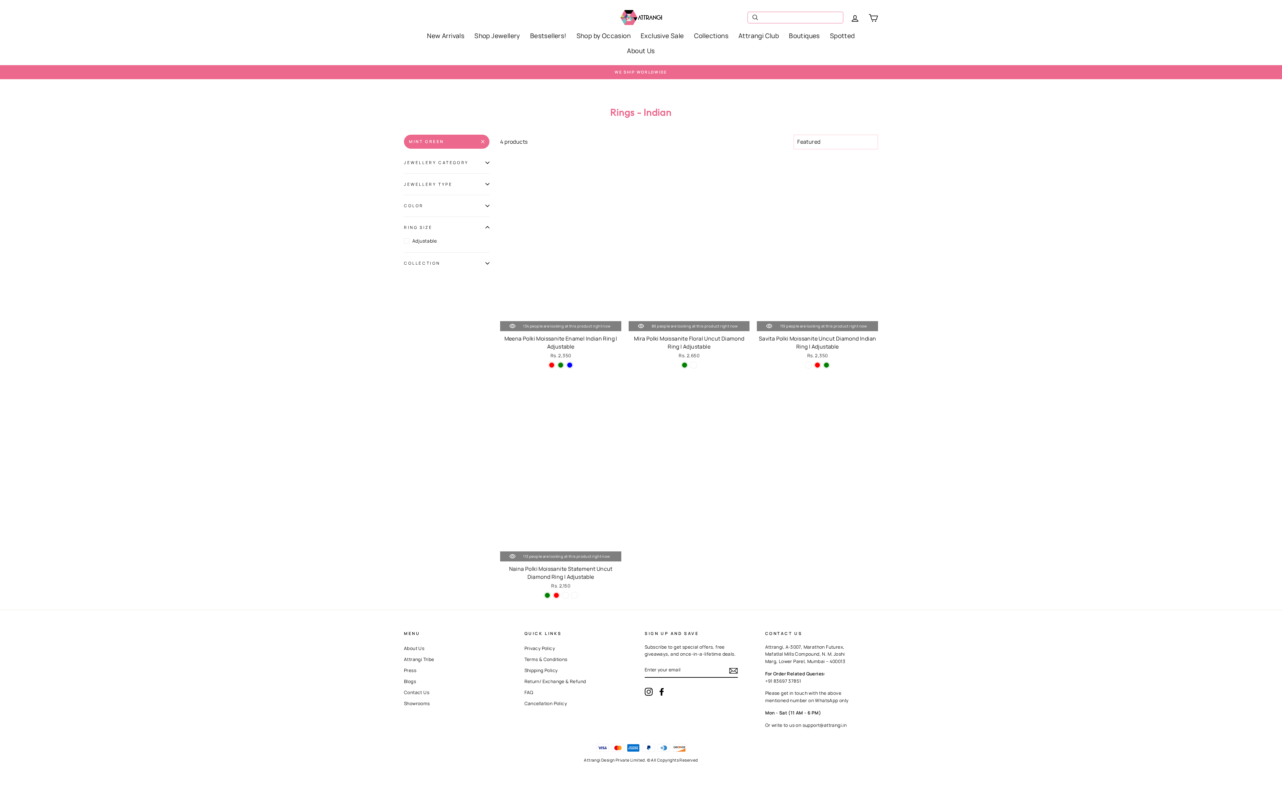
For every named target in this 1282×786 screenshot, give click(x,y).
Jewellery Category (436, 162)
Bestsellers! (548, 35)
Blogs (410, 681)
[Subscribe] (733, 670)
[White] (565, 595)
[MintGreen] (693, 365)
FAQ (528, 692)
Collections (711, 35)
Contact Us (416, 692)
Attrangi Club (758, 35)
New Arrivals (445, 35)
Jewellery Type (428, 184)
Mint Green (426, 141)
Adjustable (424, 241)
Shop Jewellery (497, 35)
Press (410, 670)
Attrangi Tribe (419, 659)
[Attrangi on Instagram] (649, 692)
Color (414, 206)
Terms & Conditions (546, 659)
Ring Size (418, 227)
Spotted (842, 35)
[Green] (561, 365)
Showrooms (417, 703)
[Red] (552, 365)
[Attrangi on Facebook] (662, 692)
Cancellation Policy (545, 703)
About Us (641, 50)
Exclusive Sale (662, 35)
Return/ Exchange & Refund (555, 681)
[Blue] (570, 365)
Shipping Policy (541, 670)
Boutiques (804, 35)
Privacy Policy (539, 648)
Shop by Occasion (604, 35)
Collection (422, 263)
